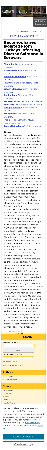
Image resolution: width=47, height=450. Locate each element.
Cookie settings (32, 423)
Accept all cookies (23, 436)
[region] (23, 427)
